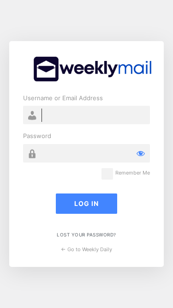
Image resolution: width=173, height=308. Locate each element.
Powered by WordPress (92, 69)
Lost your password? (86, 234)
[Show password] (140, 153)
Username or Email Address (63, 98)
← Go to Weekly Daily (86, 249)
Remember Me (132, 172)
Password (37, 135)
